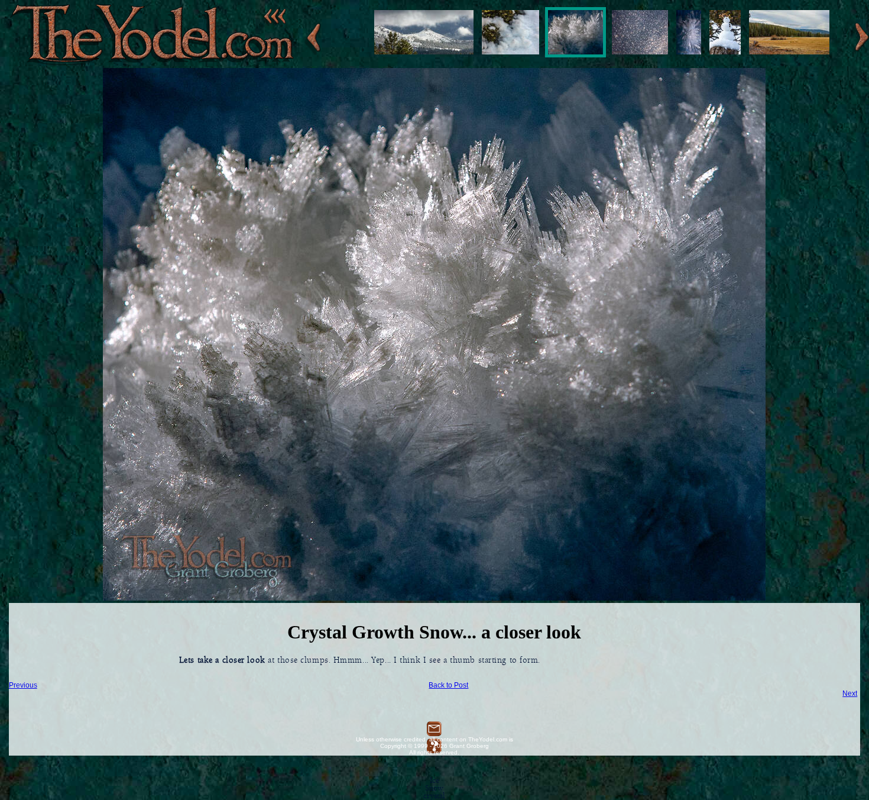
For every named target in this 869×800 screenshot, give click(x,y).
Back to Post (448, 685)
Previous (23, 685)
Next (849, 693)
